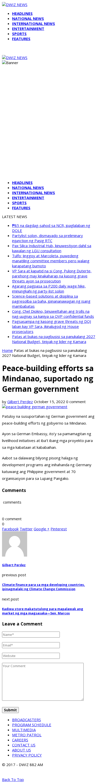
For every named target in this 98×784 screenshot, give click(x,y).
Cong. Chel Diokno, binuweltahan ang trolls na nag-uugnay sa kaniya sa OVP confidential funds (53, 314)
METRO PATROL (26, 734)
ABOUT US (21, 749)
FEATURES (21, 38)
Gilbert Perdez (20, 401)
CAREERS (20, 739)
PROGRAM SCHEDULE (31, 724)
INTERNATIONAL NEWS (33, 23)
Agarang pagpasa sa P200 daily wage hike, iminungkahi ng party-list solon (49, 288)
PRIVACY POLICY (27, 754)
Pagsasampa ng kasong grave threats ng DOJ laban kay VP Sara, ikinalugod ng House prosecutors (51, 326)
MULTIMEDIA (24, 729)
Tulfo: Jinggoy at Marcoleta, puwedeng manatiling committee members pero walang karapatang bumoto (50, 260)
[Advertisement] (49, 127)
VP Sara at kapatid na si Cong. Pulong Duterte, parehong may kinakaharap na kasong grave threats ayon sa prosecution (51, 275)
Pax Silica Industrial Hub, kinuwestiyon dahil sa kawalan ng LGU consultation (51, 248)
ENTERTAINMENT (28, 28)
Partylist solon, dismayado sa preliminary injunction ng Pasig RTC (47, 238)
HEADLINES (22, 13)
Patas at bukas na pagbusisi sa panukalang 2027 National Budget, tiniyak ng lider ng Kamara (53, 339)
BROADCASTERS (26, 719)
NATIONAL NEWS (28, 18)
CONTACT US (23, 744)
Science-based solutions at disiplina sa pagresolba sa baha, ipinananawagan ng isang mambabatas (51, 301)
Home (7, 350)
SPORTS (19, 33)
